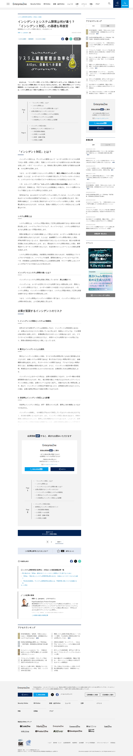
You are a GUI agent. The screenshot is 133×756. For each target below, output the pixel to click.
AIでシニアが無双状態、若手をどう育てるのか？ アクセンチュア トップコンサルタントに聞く (67, 652)
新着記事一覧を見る (100, 234)
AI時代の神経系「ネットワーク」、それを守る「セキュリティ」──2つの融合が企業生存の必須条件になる (67, 644)
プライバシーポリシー (103, 742)
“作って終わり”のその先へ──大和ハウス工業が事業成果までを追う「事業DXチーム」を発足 (67, 668)
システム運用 (22, 39)
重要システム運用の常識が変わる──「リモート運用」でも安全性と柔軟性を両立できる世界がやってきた (67, 636)
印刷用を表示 (24, 561)
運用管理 (31, 39)
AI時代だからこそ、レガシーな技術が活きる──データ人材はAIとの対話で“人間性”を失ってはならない (100, 161)
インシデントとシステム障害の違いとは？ (46, 108)
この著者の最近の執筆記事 (40, 615)
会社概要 (81, 742)
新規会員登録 (37, 469)
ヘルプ (49, 742)
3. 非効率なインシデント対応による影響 (45, 120)
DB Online (47, 4)
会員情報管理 (66, 742)
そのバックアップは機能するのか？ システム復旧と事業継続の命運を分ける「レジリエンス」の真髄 (100, 227)
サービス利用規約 (90, 742)
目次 (49, 97)
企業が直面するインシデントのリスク (42, 111)
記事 (77, 4)
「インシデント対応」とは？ (40, 103)
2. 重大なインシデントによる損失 (43, 117)
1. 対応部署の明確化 (39, 131)
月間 (108, 26)
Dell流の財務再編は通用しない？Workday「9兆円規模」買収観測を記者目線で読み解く (34, 644)
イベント (84, 4)
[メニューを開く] (8, 4)
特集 (91, 4)
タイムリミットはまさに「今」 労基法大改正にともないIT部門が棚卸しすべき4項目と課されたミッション (34, 652)
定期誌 (36, 711)
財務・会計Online (58, 4)
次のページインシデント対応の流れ (49, 533)
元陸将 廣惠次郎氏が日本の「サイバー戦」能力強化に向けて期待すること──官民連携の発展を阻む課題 (100, 152)
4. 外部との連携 (37, 140)
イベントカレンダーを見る (101, 295)
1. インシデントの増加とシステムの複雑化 (46, 114)
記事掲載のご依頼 (92, 695)
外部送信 (113, 742)
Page (23, 133)
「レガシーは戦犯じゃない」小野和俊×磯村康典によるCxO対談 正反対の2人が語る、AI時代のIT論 (100, 169)
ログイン (63, 469)
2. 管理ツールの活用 (39, 134)
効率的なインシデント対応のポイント (42, 128)
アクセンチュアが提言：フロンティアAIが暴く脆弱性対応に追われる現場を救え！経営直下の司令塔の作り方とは (34, 660)
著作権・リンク (57, 742)
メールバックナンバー (50, 464)
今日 (93, 26)
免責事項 (74, 742)
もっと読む (24, 585)
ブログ (97, 4)
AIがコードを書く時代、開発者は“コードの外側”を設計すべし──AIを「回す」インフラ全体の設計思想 (34, 668)
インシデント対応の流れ (38, 126)
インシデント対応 (40, 39)
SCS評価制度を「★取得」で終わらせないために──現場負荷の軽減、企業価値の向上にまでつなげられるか (34, 636)
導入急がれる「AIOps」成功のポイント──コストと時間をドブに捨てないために (47, 573)
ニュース (70, 4)
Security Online (35, 4)
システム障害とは (38, 105)
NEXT (58, 542)
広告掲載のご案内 (107, 695)
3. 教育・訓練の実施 (39, 137)
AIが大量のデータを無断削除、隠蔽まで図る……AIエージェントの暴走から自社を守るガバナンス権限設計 (67, 660)
